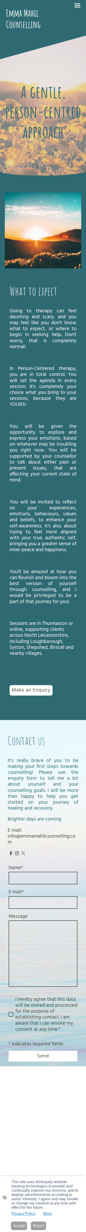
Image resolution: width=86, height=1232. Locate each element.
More (47, 1214)
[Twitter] (23, 853)
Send (43, 1056)
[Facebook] (11, 853)
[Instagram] (17, 853)
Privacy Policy (23, 1214)
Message (18, 916)
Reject (38, 1226)
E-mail (16, 892)
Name (16, 868)
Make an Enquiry (31, 690)
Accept (19, 1226)
